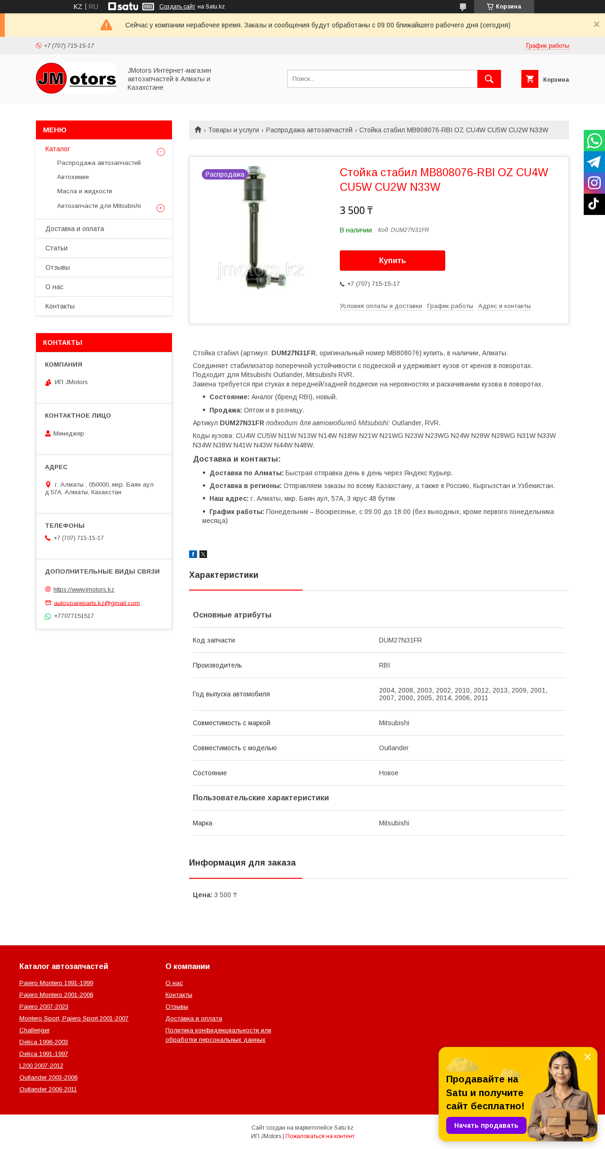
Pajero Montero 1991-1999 (56, 982)
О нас (54, 287)
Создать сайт (177, 6)
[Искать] (489, 79)
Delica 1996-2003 (43, 1042)
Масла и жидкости (84, 191)
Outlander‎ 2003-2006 (48, 1077)
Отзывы (57, 267)
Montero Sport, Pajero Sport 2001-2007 (74, 1018)
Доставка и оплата (74, 228)
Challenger (34, 1030)
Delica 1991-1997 (43, 1053)
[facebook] (193, 555)
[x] (203, 555)
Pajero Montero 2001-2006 (56, 994)
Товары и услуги (233, 130)
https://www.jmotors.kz (83, 589)
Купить (392, 261)
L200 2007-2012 (41, 1065)
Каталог (57, 149)
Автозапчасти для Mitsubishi (99, 205)
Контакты (60, 306)
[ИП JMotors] (76, 91)
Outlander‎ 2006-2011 (48, 1089)
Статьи (56, 248)
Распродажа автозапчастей (309, 130)
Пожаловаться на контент (319, 1136)
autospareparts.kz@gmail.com (97, 602)
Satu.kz (344, 1127)
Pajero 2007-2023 (44, 1006)
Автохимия (73, 176)
